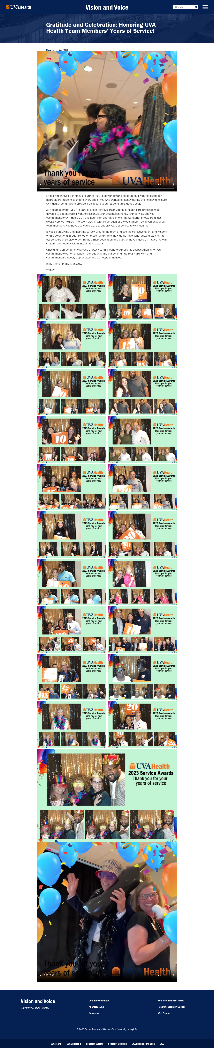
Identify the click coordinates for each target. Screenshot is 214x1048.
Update (50, 49)
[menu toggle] (205, 7)
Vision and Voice (107, 7)
